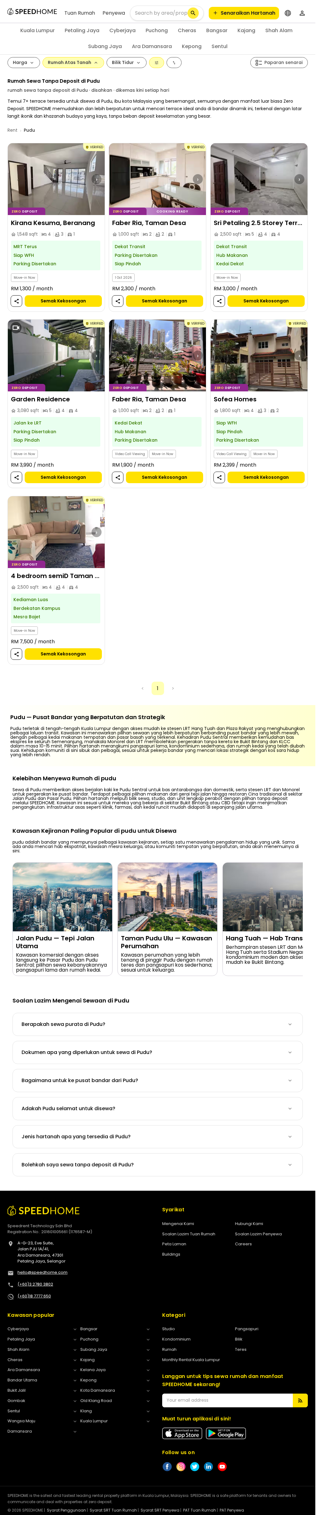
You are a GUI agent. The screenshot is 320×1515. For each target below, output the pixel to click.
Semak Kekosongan (63, 301)
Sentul (220, 46)
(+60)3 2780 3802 (35, 1284)
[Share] (17, 301)
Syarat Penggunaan (66, 1510)
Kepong (192, 46)
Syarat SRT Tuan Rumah (113, 1510)
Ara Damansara (152, 46)
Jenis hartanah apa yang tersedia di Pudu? (76, 1136)
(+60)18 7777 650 (34, 1296)
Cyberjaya (122, 30)
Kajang (246, 30)
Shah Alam (278, 30)
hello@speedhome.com (43, 1272)
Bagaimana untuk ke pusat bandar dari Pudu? (80, 1080)
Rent (13, 130)
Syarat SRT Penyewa (160, 1510)
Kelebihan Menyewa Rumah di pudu (64, 778)
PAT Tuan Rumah (199, 1510)
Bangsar (217, 30)
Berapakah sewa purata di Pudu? (63, 1024)
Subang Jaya (105, 46)
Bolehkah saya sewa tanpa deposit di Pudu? (78, 1164)
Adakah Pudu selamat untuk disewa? (68, 1108)
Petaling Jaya (82, 30)
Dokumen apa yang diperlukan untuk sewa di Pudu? (87, 1052)
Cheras (187, 30)
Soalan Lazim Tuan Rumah (188, 1234)
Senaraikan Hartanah (248, 13)
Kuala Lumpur (37, 30)
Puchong (157, 30)
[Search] (193, 13)
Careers (243, 1244)
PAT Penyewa (232, 1510)
